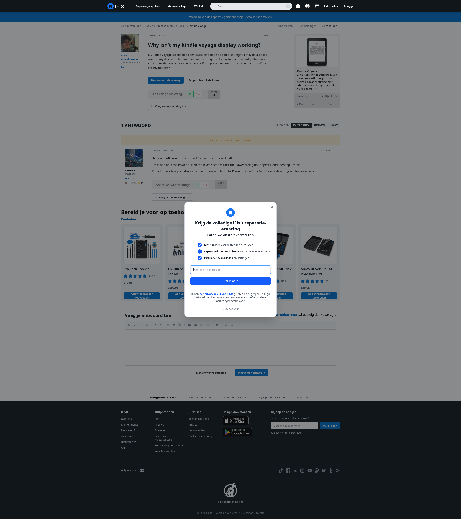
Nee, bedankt (230, 309)
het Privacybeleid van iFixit (216, 294)
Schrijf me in (230, 281)
